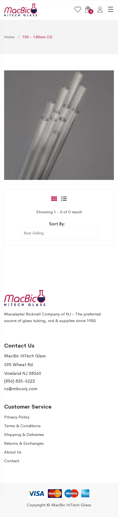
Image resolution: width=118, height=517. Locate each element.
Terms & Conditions (22, 425)
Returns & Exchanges (24, 443)
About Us (12, 452)
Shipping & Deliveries (24, 434)
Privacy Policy (16, 417)
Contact (11, 460)
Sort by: (57, 223)
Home (10, 37)
